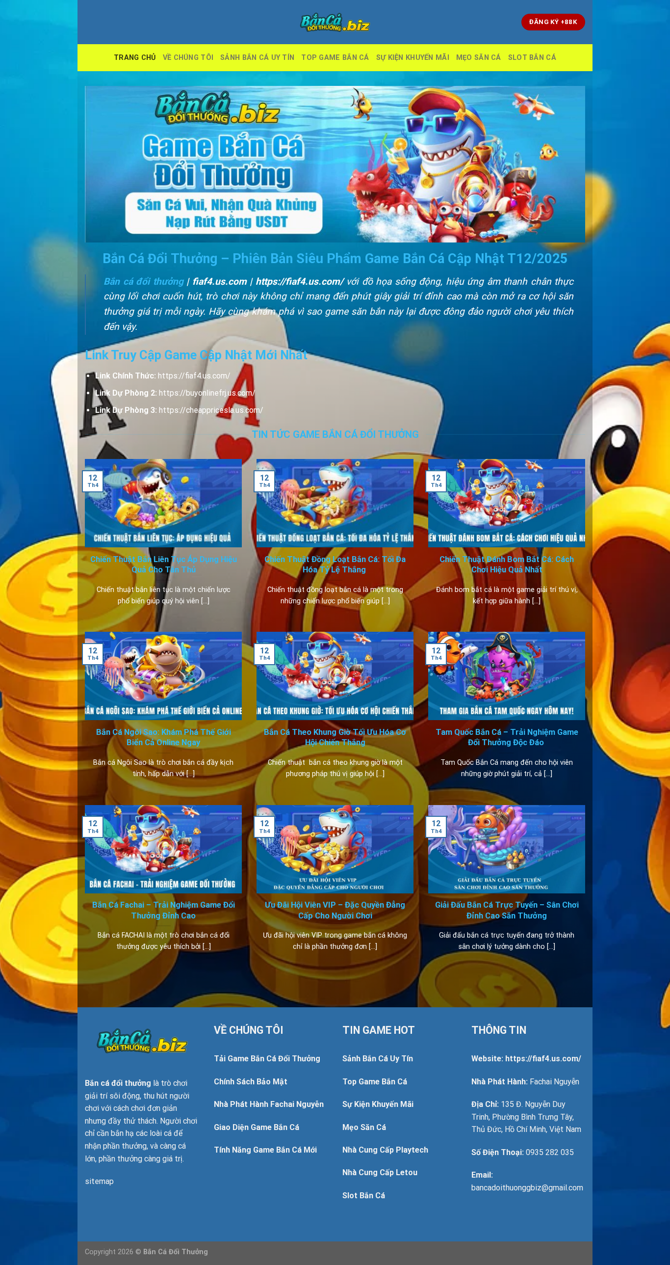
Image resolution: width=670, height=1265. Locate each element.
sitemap (99, 1181)
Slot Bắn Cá (532, 58)
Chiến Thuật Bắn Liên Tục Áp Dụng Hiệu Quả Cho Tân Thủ (163, 565)
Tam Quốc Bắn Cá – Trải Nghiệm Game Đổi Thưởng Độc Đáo (507, 737)
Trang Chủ (135, 58)
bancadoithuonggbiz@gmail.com (527, 1187)
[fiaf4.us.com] (335, 22)
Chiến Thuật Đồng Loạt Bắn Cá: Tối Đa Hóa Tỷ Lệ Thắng (335, 565)
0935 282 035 (550, 1152)
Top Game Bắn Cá (335, 58)
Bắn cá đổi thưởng (143, 281)
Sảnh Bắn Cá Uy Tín (257, 58)
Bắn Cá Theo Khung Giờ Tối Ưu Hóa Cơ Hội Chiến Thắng (335, 737)
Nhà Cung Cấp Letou (379, 1172)
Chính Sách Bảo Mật (250, 1081)
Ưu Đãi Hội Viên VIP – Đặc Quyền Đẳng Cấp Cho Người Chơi (335, 910)
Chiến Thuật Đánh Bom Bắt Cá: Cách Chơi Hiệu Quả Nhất (506, 565)
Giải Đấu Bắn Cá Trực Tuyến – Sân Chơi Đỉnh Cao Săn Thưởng (507, 910)
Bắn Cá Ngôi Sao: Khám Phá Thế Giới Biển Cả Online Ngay (163, 737)
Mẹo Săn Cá (478, 58)
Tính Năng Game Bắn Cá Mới (265, 1150)
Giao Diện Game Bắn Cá (256, 1127)
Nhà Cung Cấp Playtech (385, 1150)
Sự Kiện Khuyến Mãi (412, 58)
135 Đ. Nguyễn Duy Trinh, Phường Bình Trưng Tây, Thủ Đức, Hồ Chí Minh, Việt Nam (526, 1117)
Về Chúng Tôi (188, 58)
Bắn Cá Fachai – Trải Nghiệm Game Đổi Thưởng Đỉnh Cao (163, 910)
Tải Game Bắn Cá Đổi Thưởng (267, 1058)
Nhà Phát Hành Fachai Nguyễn (269, 1104)
